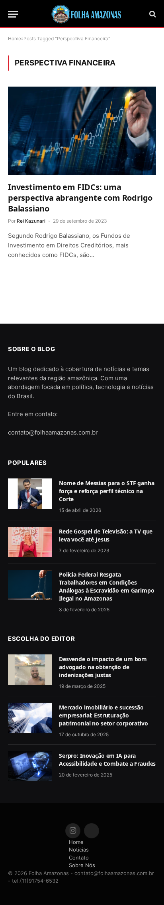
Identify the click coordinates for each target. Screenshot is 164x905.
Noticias (79, 849)
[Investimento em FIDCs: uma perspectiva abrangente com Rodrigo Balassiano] (82, 131)
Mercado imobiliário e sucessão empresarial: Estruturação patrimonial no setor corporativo (103, 715)
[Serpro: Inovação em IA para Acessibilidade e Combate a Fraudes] (30, 766)
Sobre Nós (82, 865)
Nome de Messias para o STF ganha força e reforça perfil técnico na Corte (106, 491)
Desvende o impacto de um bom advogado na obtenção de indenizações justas (103, 667)
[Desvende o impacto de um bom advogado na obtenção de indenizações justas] (30, 669)
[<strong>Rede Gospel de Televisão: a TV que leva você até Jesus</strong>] (30, 542)
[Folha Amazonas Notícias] (86, 14)
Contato (79, 857)
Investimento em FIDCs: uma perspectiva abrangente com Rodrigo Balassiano (80, 198)
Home (76, 842)
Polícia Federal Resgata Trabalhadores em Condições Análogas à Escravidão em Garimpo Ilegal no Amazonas (106, 586)
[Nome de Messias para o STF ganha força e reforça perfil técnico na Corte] (30, 493)
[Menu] (13, 14)
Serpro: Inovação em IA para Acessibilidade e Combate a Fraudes (107, 759)
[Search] (152, 14)
